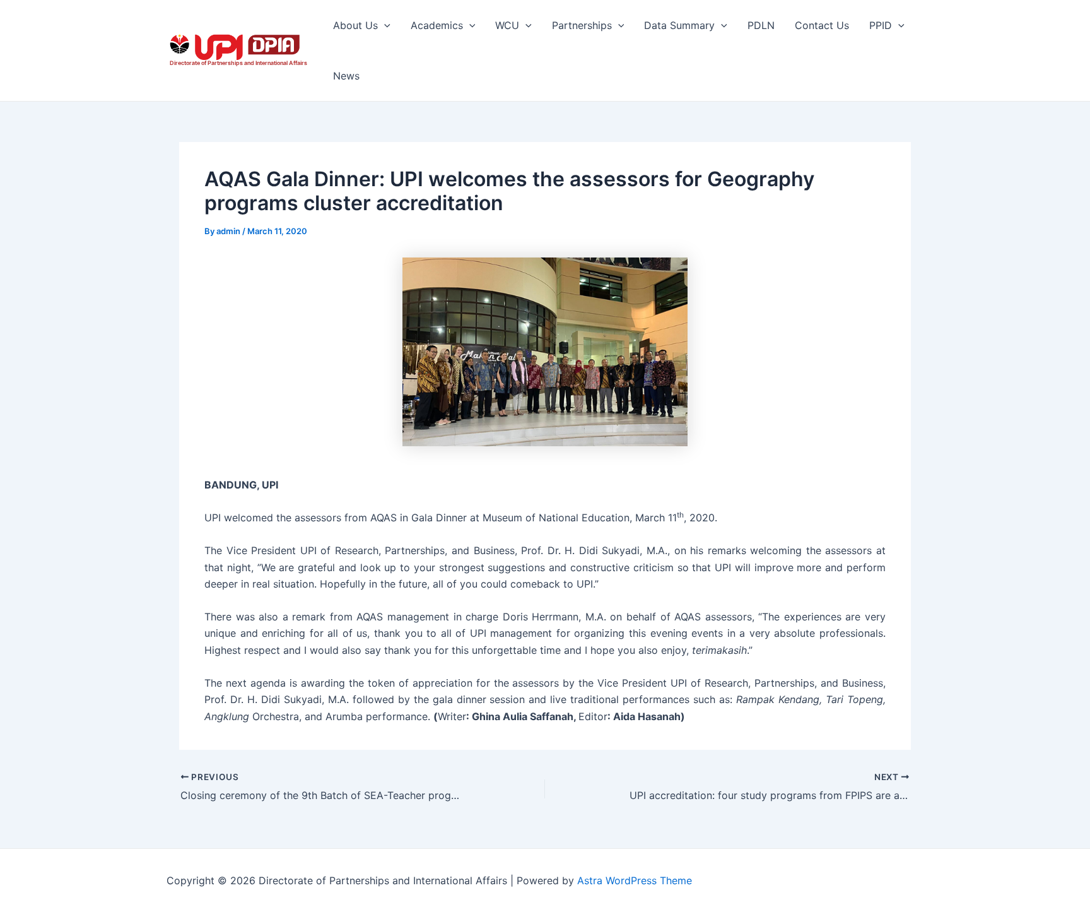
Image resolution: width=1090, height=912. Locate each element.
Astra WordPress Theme (634, 880)
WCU (507, 25)
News (346, 75)
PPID (880, 25)
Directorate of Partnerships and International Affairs (238, 62)
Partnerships (582, 25)
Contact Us (822, 25)
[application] (384, 25)
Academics (437, 25)
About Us (355, 25)
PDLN (761, 25)
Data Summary (679, 25)
